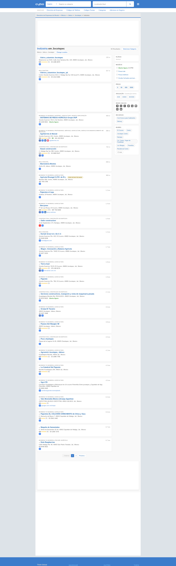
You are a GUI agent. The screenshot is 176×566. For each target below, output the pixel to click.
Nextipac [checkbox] (119, 137)
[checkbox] (126, 67)
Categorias (102, 10)
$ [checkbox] (117, 87)
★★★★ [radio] (131, 97)
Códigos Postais (89, 10)
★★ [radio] (118, 97)
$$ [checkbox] (121, 87)
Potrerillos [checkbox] (131, 145)
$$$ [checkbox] (126, 87)
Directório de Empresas (55, 10)
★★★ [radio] (124, 97)
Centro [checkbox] (129, 130)
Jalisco (70, 15)
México (63, 15)
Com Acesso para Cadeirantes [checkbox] (126, 118)
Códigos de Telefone (73, 10)
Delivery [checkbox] (119, 121)
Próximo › (82, 455)
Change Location (62, 52)
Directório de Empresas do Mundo (48, 15)
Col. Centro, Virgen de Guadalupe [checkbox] (123, 141)
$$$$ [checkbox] (131, 87)
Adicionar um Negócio (117, 10)
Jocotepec (78, 15)
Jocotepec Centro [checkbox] (122, 133)
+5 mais (119, 152)
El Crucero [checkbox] (120, 130)
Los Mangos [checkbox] (121, 145)
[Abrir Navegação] (138, 4)
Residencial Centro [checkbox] (122, 149)
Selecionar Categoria (129, 49)
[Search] (130, 4)
